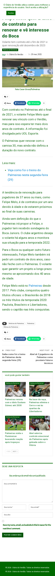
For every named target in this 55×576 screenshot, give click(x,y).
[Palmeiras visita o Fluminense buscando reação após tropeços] (15, 423)
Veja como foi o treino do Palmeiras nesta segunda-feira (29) (28, 174)
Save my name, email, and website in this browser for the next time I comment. (27, 527)
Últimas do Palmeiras (11, 327)
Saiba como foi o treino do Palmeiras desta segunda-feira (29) (13, 357)
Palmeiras (35, 285)
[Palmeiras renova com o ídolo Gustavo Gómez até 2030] (15, 389)
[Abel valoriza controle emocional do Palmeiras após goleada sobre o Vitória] (39, 423)
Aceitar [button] (11, 13)
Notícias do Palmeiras (10, 50)
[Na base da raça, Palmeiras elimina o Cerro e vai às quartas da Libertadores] (39, 389)
